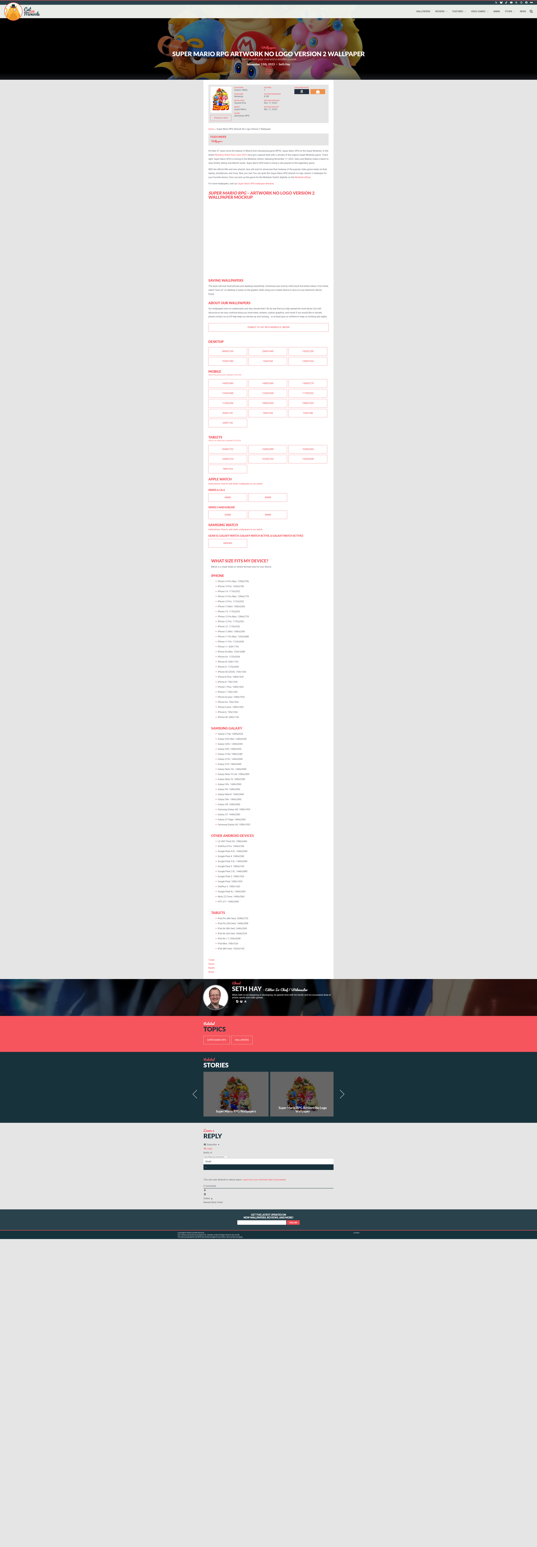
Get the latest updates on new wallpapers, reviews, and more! (269, 1216)
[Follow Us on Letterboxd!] (531, 2)
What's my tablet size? (224, 441)
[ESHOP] (317, 91)
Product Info (221, 118)
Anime (496, 11)
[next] (341, 1094)
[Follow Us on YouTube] (511, 2)
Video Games (478, 11)
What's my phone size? (224, 375)
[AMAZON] (301, 91)
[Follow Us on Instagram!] (521, 2)
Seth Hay (284, 64)
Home (211, 129)
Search (531, 11)
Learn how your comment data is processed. (264, 1179)
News (523, 11)
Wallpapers (423, 11)
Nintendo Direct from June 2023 (231, 155)
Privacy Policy (220, 1237)
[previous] (196, 1094)
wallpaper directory (256, 183)
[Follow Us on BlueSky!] (501, 2)
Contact (356, 1233)
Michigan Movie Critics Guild (228, 1235)
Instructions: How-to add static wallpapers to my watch (235, 483)
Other (508, 11)
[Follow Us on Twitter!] (496, 2)
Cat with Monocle (22, 11)
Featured (457, 11)
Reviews (440, 11)
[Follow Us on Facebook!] (526, 2)
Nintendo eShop (303, 177)
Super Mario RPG (216, 1040)
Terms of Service (232, 1237)
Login (209, 1148)
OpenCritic (202, 1235)
